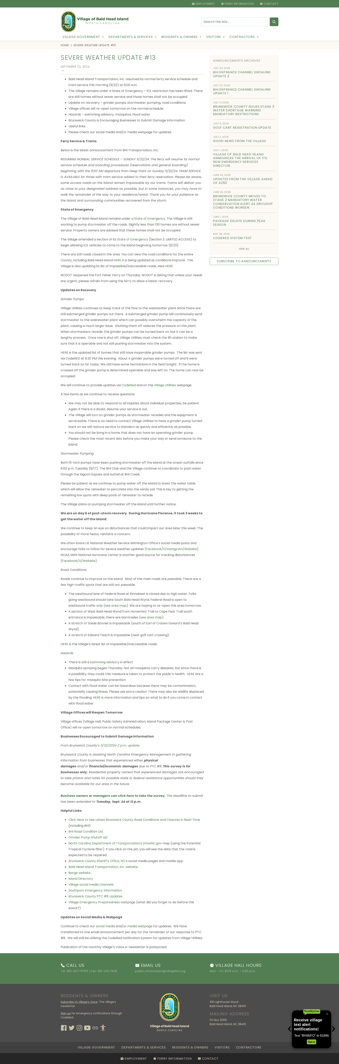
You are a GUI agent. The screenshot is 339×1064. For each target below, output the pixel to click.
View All (244, 248)
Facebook (153, 549)
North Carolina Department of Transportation (104, 843)
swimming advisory (104, 662)
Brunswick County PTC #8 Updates (95, 896)
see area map (116, 605)
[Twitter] (71, 1027)
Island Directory (80, 878)
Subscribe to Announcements (244, 261)
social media (105, 926)
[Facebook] (64, 1027)
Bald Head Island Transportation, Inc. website (103, 867)
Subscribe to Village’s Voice (79, 1002)
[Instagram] (79, 1027)
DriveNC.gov (152, 843)
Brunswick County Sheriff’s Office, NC (96, 861)
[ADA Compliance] (103, 1027)
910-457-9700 (77, 971)
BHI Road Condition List (85, 831)
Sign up (66, 1013)
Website (190, 549)
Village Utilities (165, 385)
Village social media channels (91, 884)
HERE (117, 260)
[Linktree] (95, 1027)
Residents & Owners (179, 37)
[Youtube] (87, 1027)
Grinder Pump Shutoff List (88, 837)
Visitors (213, 37)
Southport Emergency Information (95, 890)
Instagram (175, 549)
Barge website (79, 872)
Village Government (81, 37)
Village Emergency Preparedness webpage (101, 902)
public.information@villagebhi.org (160, 971)
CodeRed (129, 385)
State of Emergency (149, 218)
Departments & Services (130, 37)
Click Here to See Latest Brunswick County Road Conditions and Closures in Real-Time (134, 819)
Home (65, 45)
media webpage (139, 926)
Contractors (242, 37)
